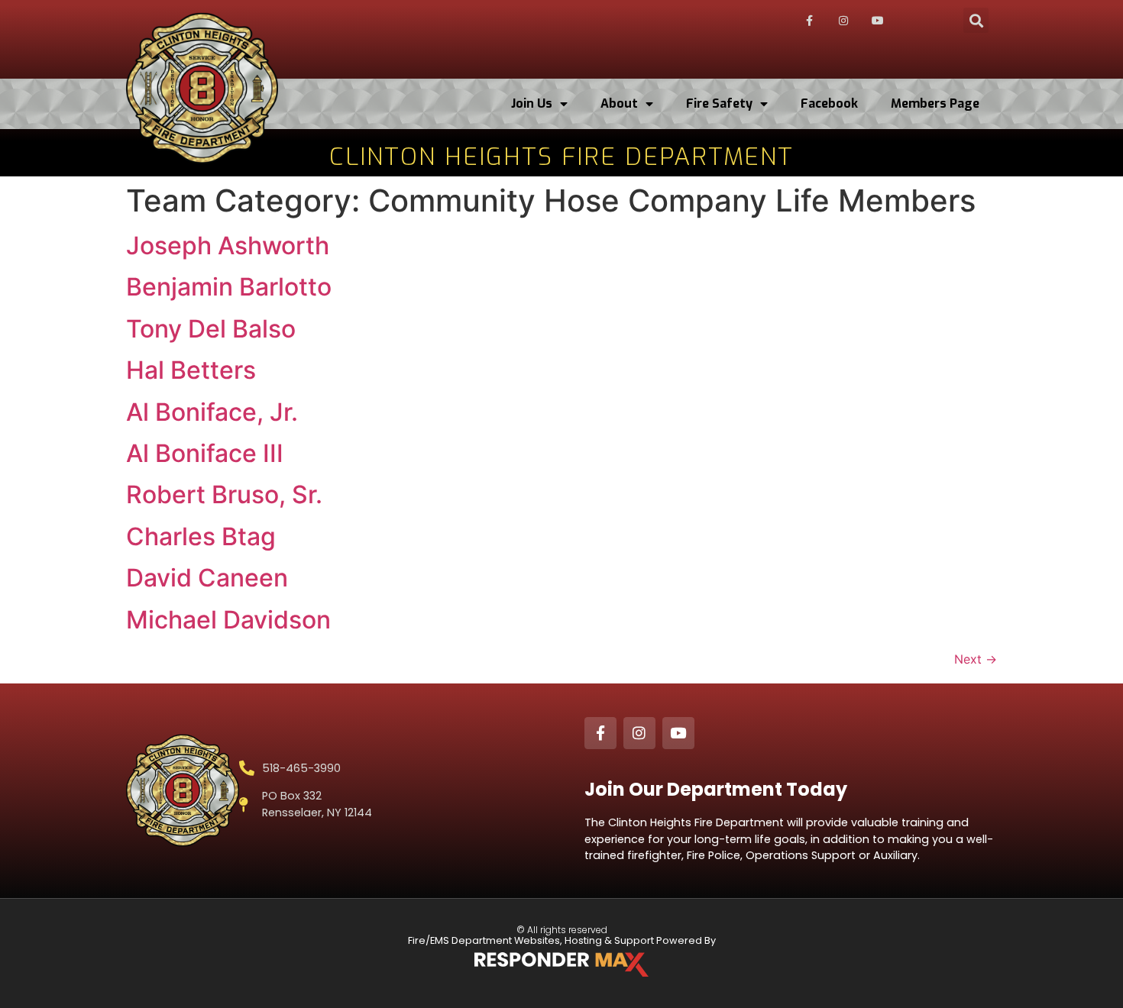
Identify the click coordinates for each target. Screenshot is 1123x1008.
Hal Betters (191, 370)
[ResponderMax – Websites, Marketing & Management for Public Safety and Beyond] (561, 964)
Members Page (935, 103)
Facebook (829, 103)
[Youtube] (878, 21)
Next (975, 659)
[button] (976, 20)
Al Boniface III (204, 453)
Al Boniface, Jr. (212, 412)
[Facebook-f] (810, 21)
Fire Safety (719, 103)
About (619, 103)
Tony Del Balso (211, 329)
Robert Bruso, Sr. (224, 494)
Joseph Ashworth (227, 245)
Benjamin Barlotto (229, 287)
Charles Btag (201, 536)
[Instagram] (843, 21)
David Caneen (207, 578)
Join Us (531, 103)
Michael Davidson (228, 620)
